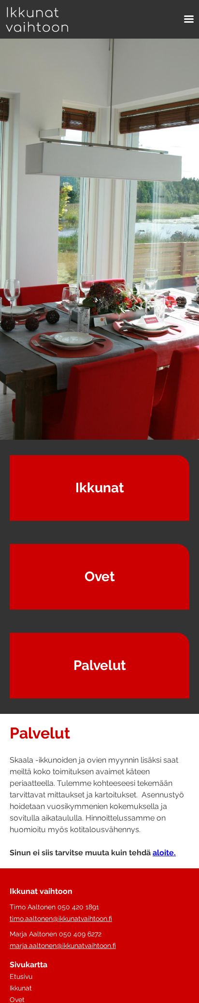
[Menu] (185, 19)
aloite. (164, 852)
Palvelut (99, 665)
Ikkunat (99, 488)
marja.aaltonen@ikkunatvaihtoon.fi (63, 945)
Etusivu (21, 976)
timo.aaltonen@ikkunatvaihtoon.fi (61, 918)
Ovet (100, 577)
